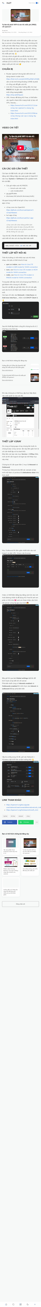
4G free (13, 816)
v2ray (28, 816)
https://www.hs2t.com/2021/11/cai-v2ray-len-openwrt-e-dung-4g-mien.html (24, 108)
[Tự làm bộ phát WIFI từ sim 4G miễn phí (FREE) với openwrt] (20, 15)
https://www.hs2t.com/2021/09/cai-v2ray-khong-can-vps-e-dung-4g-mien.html (24, 116)
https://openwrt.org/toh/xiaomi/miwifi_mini (22, 810)
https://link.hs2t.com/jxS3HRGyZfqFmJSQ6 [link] (22, 79)
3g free (5, 816)
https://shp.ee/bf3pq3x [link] (14, 95)
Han (7, 30)
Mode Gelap (32, 3)
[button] (3, 3)
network (21, 816)
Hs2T (9, 3)
